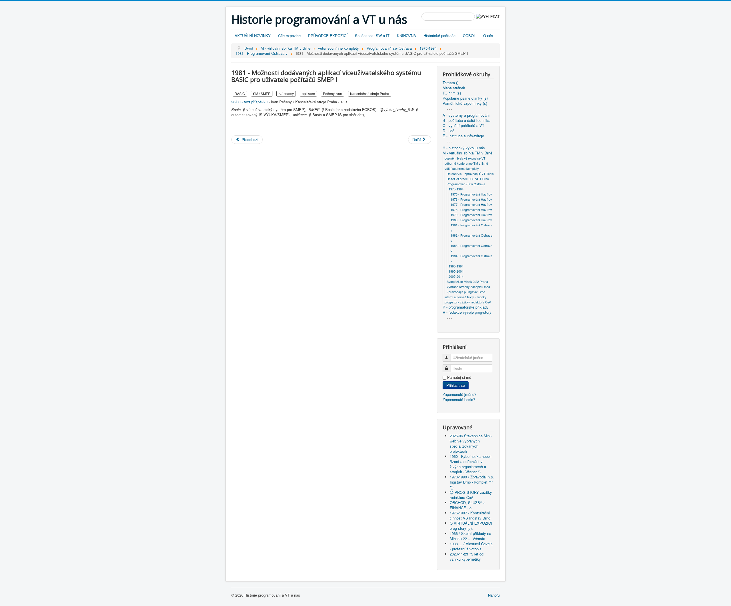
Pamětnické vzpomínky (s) (465, 103)
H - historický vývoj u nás (464, 147)
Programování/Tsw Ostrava (466, 184)
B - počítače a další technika (466, 120)
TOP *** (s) (452, 93)
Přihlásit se (455, 385)
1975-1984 (456, 189)
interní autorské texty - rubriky (466, 297)
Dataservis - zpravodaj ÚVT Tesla (470, 173)
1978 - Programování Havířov (471, 209)
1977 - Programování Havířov (471, 204)
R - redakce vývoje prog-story (467, 312)
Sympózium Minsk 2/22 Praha (467, 281)
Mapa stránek (454, 87)
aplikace (308, 93)
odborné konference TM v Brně (466, 163)
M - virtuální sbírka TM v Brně (467, 153)
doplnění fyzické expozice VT (465, 158)
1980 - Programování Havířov (471, 220)
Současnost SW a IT (372, 35)
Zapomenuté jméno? (459, 394)
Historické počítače (439, 35)
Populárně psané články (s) (465, 98)
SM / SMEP (261, 93)
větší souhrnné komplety (462, 168)
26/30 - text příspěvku (249, 101)
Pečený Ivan (332, 93)
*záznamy (286, 93)
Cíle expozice (289, 35)
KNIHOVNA (406, 35)
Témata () (450, 82)
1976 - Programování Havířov (471, 199)
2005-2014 (456, 276)
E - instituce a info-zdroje (463, 135)
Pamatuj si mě (459, 377)
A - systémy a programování (466, 115)
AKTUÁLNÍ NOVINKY (253, 35)
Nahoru (494, 595)
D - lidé (448, 130)
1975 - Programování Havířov (471, 194)
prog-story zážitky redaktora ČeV (468, 302)
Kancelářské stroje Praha (369, 93)
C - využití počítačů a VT (463, 125)
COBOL (469, 35)
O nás (488, 35)
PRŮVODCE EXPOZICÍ (328, 35)
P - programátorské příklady (466, 307)
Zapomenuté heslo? (459, 399)
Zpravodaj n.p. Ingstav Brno (466, 291)
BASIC (240, 93)
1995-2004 (456, 271)
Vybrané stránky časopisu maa (468, 286)
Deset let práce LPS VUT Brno (468, 178)
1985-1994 (456, 266)
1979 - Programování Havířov (471, 214)
